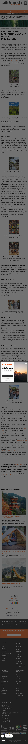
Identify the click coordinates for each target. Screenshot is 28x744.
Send (7, 375)
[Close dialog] (26, 363)
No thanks (7, 378)
